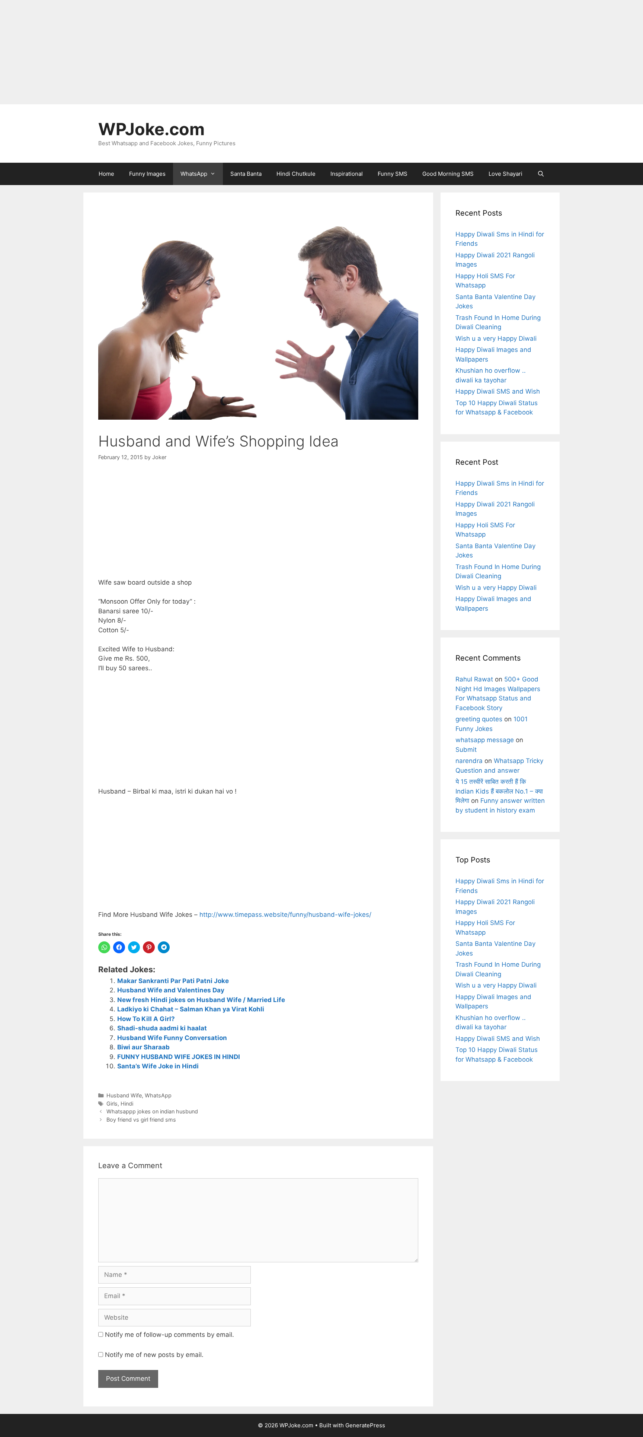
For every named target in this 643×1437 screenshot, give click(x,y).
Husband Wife (124, 1095)
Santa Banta (246, 173)
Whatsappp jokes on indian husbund (152, 1111)
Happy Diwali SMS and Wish (497, 391)
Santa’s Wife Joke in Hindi (158, 1066)
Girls (112, 1103)
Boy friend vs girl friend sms (141, 1119)
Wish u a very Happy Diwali (496, 338)
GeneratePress (365, 1425)
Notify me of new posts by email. (154, 1354)
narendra (469, 760)
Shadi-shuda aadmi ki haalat (162, 1028)
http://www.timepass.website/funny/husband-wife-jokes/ (285, 914)
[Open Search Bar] (541, 174)
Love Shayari (505, 173)
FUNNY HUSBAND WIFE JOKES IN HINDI (178, 1057)
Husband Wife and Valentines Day (170, 990)
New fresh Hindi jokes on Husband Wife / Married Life (201, 1000)
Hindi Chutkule (296, 173)
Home (106, 173)
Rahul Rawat (474, 679)
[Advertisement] (223, 52)
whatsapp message (484, 740)
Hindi (127, 1103)
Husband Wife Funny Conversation (172, 1038)
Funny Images (147, 173)
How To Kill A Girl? (146, 1019)
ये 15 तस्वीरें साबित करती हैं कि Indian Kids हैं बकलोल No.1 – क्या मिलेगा (499, 791)
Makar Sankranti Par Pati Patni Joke (173, 981)
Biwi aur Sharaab (143, 1047)
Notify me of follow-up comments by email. (169, 1334)
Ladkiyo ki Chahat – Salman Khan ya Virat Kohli (190, 1009)
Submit (466, 749)
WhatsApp (193, 173)
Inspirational (346, 173)
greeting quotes (478, 719)
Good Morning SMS (448, 173)
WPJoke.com (151, 129)
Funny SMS (392, 173)
